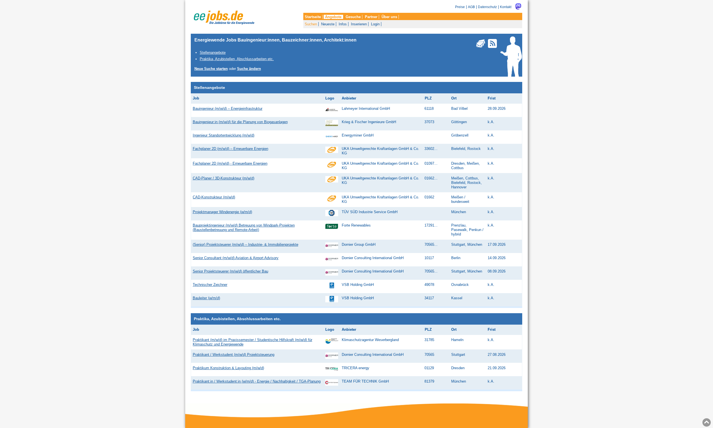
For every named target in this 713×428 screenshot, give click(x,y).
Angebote (333, 17)
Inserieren (359, 24)
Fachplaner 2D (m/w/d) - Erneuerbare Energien (230, 163)
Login (375, 24)
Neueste (327, 24)
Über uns (389, 17)
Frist (491, 98)
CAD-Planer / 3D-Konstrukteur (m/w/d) (223, 178)
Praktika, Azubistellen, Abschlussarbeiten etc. (237, 59)
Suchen (311, 24)
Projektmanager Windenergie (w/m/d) (222, 212)
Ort (453, 98)
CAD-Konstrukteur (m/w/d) (214, 197)
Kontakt (505, 7)
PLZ (428, 98)
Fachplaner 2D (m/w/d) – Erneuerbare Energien (230, 149)
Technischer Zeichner (210, 285)
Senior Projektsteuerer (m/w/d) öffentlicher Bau (230, 271)
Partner (371, 17)
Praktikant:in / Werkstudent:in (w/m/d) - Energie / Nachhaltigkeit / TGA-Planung (257, 381)
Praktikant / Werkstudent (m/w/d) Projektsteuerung (233, 354)
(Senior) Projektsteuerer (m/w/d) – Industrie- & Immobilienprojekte (245, 244)
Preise (460, 7)
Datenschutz (487, 7)
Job (196, 98)
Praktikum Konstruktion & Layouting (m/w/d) (228, 368)
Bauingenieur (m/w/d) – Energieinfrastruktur (227, 108)
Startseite (313, 17)
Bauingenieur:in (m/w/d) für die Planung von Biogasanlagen (240, 122)
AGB (471, 7)
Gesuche (353, 17)
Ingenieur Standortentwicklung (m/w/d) (223, 135)
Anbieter (349, 98)
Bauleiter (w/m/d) (206, 298)
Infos (343, 24)
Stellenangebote (213, 52)
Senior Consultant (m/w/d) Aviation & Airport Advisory (236, 258)
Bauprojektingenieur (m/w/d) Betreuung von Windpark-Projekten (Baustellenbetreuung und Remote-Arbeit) (244, 227)
